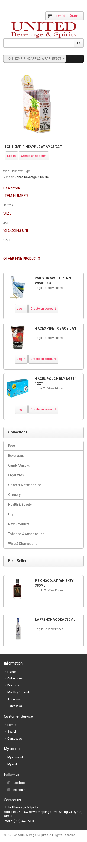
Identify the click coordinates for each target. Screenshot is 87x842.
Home (11, 671)
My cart (12, 764)
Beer (11, 446)
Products (13, 685)
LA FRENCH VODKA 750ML (55, 619)
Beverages (16, 455)
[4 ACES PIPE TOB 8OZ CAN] (18, 337)
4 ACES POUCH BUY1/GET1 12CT (56, 381)
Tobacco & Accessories (26, 534)
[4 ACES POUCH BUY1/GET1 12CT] (18, 388)
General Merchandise (24, 485)
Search (12, 731)
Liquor (13, 514)
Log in (11, 155)
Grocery (14, 495)
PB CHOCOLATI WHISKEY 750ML (54, 583)
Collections (15, 678)
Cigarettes (16, 475)
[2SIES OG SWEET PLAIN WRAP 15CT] (18, 287)
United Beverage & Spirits (32, 177)
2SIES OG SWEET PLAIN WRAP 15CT (53, 280)
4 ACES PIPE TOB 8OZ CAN (55, 328)
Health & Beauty (20, 504)
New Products (18, 524)
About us (13, 699)
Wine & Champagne (22, 543)
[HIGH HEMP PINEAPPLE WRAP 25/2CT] (37, 72)
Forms (11, 724)
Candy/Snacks (19, 465)
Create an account (33, 155)
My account (15, 757)
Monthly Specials (18, 692)
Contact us (14, 706)
